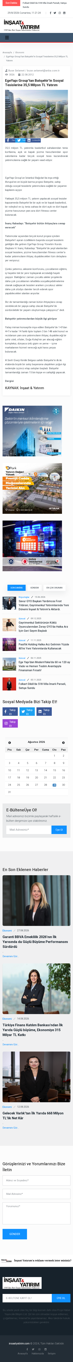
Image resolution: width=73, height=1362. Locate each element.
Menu (8, 37)
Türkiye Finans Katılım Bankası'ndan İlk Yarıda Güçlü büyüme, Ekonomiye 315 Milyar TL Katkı (33, 1030)
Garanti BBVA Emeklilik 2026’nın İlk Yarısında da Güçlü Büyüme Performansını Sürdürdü (35, 942)
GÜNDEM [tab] (34, 587)
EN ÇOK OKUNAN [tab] (54, 587)
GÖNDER (15, 1234)
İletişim (52, 1353)
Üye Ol (59, 830)
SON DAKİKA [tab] (17, 587)
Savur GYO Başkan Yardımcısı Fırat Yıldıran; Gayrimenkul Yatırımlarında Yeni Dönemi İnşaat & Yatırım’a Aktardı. (44, 605)
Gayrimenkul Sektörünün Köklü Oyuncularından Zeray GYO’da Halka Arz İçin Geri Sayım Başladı (43, 627)
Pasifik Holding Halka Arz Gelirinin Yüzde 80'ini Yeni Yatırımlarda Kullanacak (44, 646)
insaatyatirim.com (19, 1344)
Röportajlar (24, 597)
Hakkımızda (38, 1353)
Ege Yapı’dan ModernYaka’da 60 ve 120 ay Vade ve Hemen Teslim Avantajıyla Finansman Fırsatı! (44, 666)
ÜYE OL (61, 1298)
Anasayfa (7, 52)
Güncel (22, 618)
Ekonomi (19, 52)
